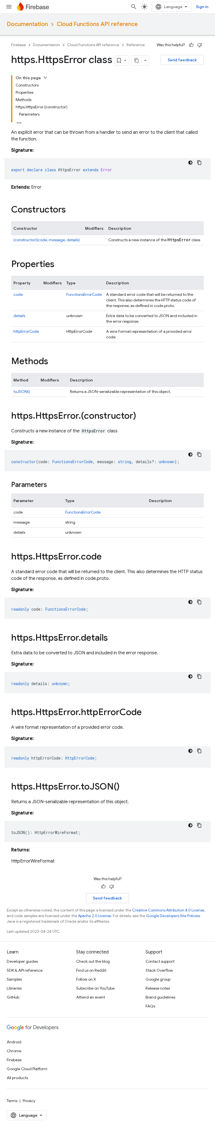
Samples (14, 979)
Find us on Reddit (91, 970)
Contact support (160, 961)
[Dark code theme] (190, 162)
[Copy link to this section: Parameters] (52, 485)
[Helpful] (191, 45)
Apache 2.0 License (94, 915)
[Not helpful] (199, 45)
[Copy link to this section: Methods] (53, 362)
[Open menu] (9, 6)
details (19, 315)
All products (17, 1077)
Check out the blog (93, 961)
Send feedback (182, 59)
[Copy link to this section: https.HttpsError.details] (113, 638)
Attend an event (90, 997)
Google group (158, 979)
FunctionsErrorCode (84, 294)
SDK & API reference (25, 970)
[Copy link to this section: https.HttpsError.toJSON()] (125, 787)
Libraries (14, 988)
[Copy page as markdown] (137, 60)
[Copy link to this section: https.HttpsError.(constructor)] (141, 416)
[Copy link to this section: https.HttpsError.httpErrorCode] (147, 712)
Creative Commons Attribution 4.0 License (168, 910)
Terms (12, 1100)
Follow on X (86, 979)
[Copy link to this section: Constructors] (71, 210)
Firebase (18, 45)
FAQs (150, 1006)
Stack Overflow (159, 970)
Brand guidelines (160, 997)
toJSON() (21, 391)
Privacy (29, 1100)
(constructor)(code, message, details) (46, 239)
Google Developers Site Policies (173, 915)
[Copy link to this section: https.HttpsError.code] (107, 557)
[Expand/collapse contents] (45, 77)
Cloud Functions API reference (97, 24)
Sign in (202, 6)
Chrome (14, 1050)
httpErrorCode (26, 331)
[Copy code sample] (199, 162)
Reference (136, 45)
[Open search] (133, 6)
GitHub (13, 997)
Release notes (158, 988)
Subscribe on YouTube (95, 988)
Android (14, 1041)
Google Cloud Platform (27, 1068)
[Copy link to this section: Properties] (60, 264)
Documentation (27, 24)
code (18, 294)
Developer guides (22, 961)
